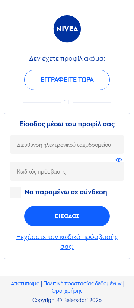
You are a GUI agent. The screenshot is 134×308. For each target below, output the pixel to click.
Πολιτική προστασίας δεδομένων (82, 283)
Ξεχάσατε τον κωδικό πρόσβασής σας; (67, 242)
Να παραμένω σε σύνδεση (66, 192)
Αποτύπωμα (25, 283)
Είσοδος (67, 216)
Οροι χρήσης (67, 291)
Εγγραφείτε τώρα (67, 79)
